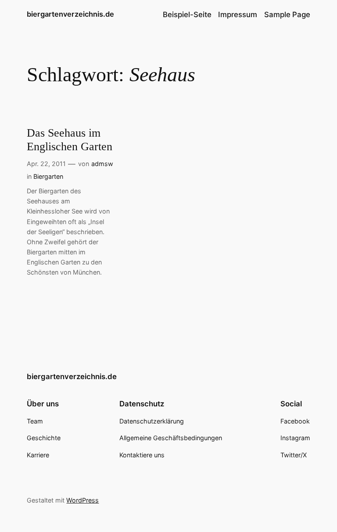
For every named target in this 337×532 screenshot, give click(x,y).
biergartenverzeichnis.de (70, 14)
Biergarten (48, 176)
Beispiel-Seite (187, 14)
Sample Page (287, 14)
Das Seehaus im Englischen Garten (69, 140)
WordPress (82, 500)
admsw (102, 163)
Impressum (237, 14)
